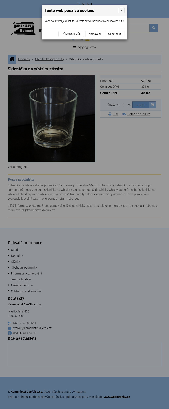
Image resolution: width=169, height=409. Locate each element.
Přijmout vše (71, 34)
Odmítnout (114, 34)
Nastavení (95, 34)
